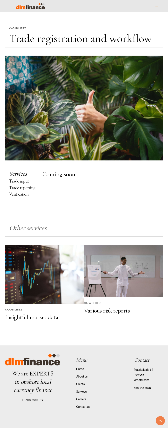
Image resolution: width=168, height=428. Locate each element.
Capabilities (17, 28)
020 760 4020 (142, 388)
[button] (157, 6)
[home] (30, 6)
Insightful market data (31, 317)
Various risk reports (107, 310)
